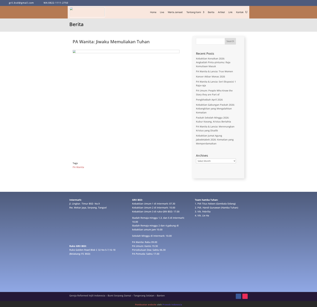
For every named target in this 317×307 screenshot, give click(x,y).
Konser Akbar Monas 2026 (210, 76)
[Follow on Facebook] (238, 296)
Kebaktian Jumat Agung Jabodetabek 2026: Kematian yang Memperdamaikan (215, 139)
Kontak (240, 12)
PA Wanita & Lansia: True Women (214, 71)
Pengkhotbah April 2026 (209, 99)
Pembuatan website (146, 304)
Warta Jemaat (175, 12)
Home (153, 12)
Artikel (221, 12)
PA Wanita (78, 167)
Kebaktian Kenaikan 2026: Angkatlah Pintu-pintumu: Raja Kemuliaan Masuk (213, 62)
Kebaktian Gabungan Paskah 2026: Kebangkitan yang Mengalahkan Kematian (215, 108)
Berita (211, 12)
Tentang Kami (193, 12)
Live (162, 12)
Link (230, 12)
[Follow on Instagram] (245, 296)
